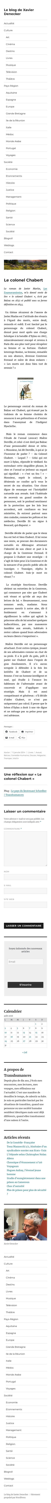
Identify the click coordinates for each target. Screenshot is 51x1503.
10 (6, 1032)
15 (36, 1032)
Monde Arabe (13, 141)
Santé (9, 217)
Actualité (9, 23)
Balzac (7, 755)
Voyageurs (13, 1166)
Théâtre (10, 79)
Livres (9, 58)
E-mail (7, 885)
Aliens (10, 1158)
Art (7, 37)
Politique (11, 203)
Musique (11, 65)
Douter (33, 755)
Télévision (11, 72)
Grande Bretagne (16, 113)
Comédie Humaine (20, 755)
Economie (12, 169)
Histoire (10, 183)
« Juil (24, 1052)
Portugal (11, 148)
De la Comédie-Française (21, 1142)
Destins (10, 51)
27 (24, 1041)
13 (24, 1032)
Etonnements (14, 176)
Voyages (10, 155)
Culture (8, 30)
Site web (9, 899)
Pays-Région (11, 85)
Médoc (10, 134)
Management (14, 196)
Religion (10, 210)
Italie (8, 127)
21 (30, 1037)
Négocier (41, 755)
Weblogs (9, 245)
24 (6, 1041)
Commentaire (13, 829)
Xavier (7, 752)
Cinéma (10, 44)
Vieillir (16, 758)
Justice (10, 190)
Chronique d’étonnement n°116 (24, 1162)
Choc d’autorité (15, 1186)
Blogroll (8, 238)
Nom (6, 871)
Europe (10, 106)
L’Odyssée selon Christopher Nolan (26, 1154)
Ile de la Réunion (15, 120)
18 (12, 1037)
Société (8, 162)
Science (10, 224)
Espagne (11, 99)
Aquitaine (11, 92)
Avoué (39, 752)
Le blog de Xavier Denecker (19, 12)
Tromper (8, 758)
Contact (8, 252)
